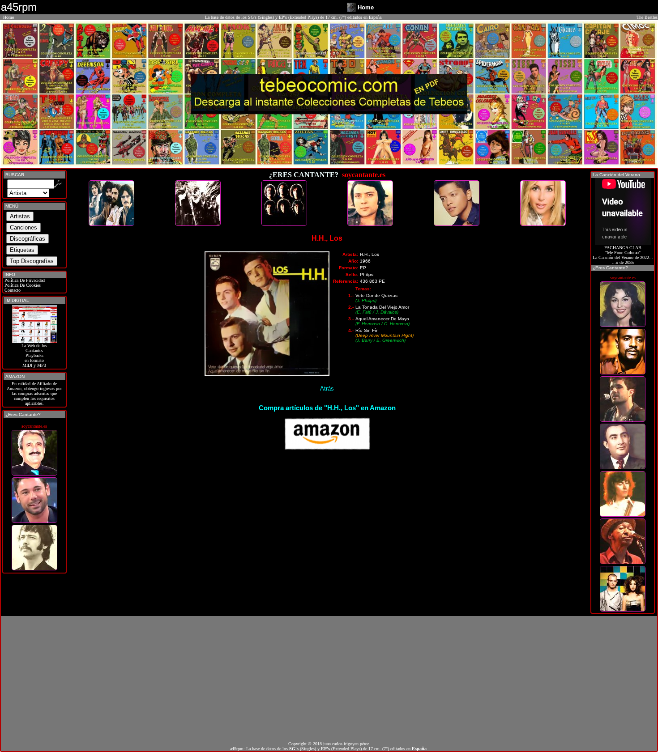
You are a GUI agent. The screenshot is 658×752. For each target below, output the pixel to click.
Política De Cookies (22, 285)
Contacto (12, 290)
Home (8, 17)
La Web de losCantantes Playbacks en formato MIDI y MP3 (34, 355)
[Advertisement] (329, 678)
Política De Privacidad (24, 280)
